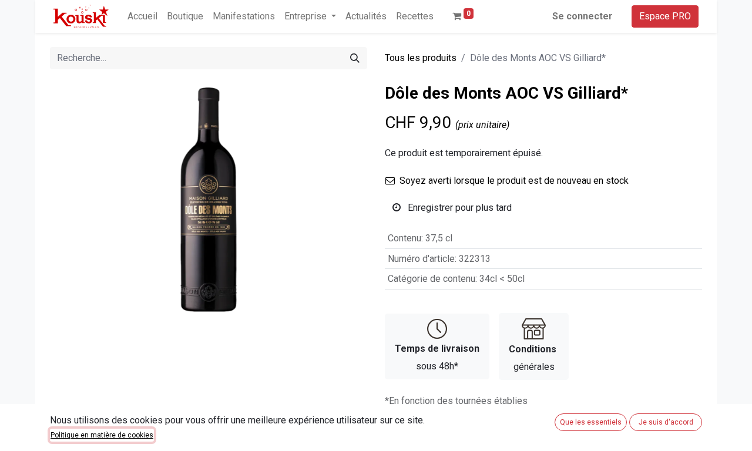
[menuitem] (142, 16)
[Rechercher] (355, 58)
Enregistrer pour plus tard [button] (458, 207)
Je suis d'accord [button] (666, 422)
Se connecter (582, 16)
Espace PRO (665, 16)
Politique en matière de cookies (102, 435)
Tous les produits (420, 57)
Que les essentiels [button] (591, 422)
